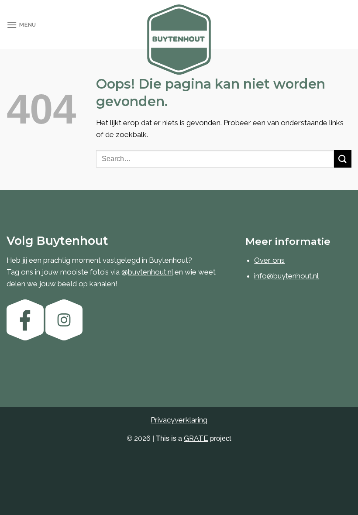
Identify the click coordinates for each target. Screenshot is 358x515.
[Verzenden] (342, 158)
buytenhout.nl (150, 272)
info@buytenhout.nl (286, 275)
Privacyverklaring (179, 419)
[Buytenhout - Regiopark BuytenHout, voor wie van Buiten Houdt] (179, 39)
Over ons (269, 260)
